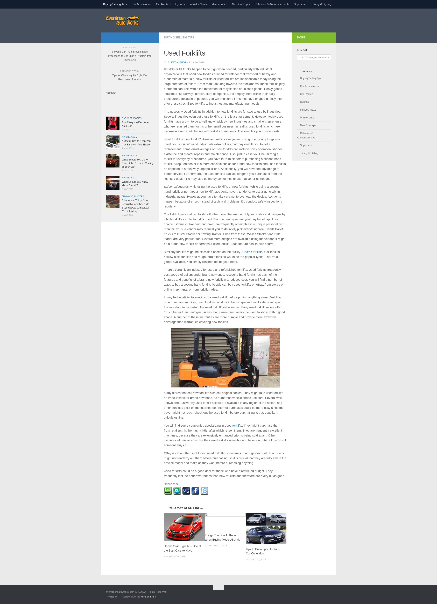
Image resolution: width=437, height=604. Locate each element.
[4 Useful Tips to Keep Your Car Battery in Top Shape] (112, 142)
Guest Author (177, 62)
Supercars (300, 4)
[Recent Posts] (118, 109)
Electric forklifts (252, 252)
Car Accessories (141, 4)
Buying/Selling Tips (115, 4)
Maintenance (219, 4)
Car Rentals (163, 4)
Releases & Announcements (272, 4)
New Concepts (241, 4)
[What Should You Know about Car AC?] (112, 183)
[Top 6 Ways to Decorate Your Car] (112, 123)
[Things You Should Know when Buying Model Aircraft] (225, 521)
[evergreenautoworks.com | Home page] (122, 20)
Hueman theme (148, 596)
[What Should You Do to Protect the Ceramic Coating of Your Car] (112, 160)
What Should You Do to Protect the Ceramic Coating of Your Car (137, 163)
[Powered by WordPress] (119, 597)
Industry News (198, 4)
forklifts (237, 425)
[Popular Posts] (142, 109)
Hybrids (180, 4)
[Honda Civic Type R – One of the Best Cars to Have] (184, 527)
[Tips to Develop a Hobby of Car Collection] (266, 528)
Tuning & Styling (321, 4)
